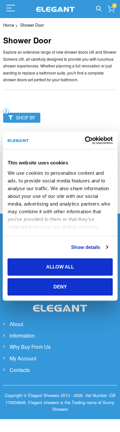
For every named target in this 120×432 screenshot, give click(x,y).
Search (98, 8)
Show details (85, 247)
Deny (60, 286)
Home (8, 25)
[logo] (60, 315)
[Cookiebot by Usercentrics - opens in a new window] (85, 140)
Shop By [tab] (25, 117)
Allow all (60, 266)
